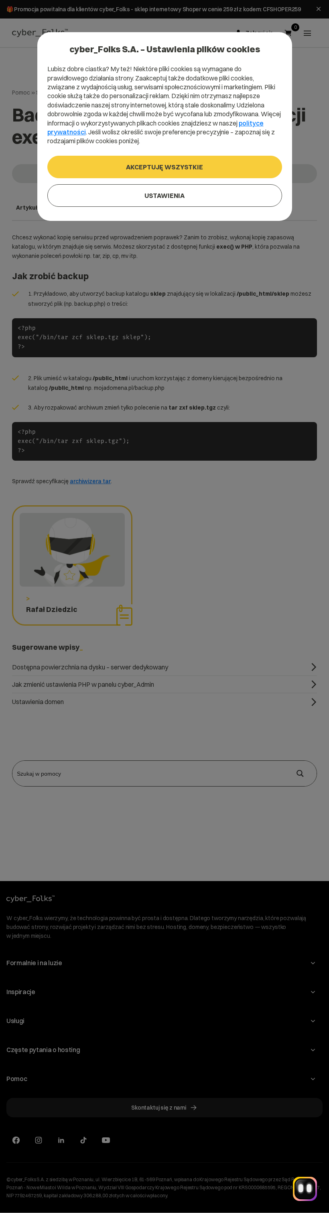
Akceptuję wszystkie (164, 167)
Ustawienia (164, 196)
